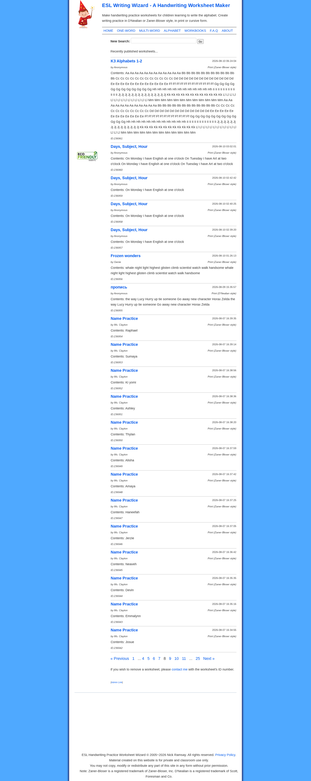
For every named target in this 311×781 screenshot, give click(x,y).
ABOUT (227, 30)
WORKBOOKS (195, 30)
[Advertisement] (89, 92)
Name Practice (124, 318)
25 (198, 658)
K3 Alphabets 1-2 (126, 61)
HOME (108, 30)
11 (184, 658)
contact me (180, 669)
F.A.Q (214, 30)
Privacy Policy (225, 755)
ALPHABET (172, 30)
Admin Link (116, 682)
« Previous (120, 658)
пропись (119, 287)
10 (176, 658)
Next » (209, 658)
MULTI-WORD (149, 30)
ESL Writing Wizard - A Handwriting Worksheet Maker (166, 5)
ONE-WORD (126, 30)
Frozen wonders (126, 255)
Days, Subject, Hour (129, 146)
